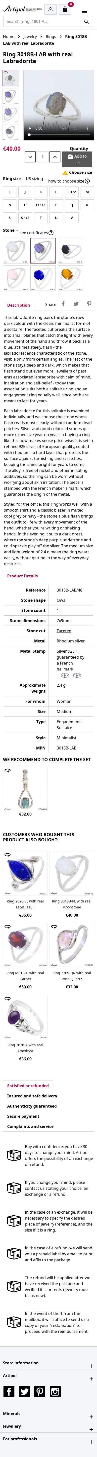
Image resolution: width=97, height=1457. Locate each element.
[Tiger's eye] (70, 278)
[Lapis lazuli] (43, 278)
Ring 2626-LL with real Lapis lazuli (25, 904)
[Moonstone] (15, 250)
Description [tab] (18, 305)
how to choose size (69, 181)
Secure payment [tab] (23, 1116)
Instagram (55, 1391)
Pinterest (89, 304)
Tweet (76, 304)
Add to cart (77, 159)
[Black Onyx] (70, 250)
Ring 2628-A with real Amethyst (25, 1048)
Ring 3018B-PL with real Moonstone (72, 904)
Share (63, 304)
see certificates (37, 233)
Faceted (64, 631)
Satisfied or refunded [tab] (28, 1085)
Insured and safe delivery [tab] (32, 1096)
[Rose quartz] (15, 278)
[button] (48, 1363)
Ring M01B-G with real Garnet (25, 976)
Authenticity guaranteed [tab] (32, 1106)
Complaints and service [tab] (30, 1126)
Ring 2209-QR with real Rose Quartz (71, 976)
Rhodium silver (71, 641)
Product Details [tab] (22, 576)
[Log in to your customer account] (50, 9)
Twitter (24, 1391)
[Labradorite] (43, 250)
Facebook (8, 1391)
